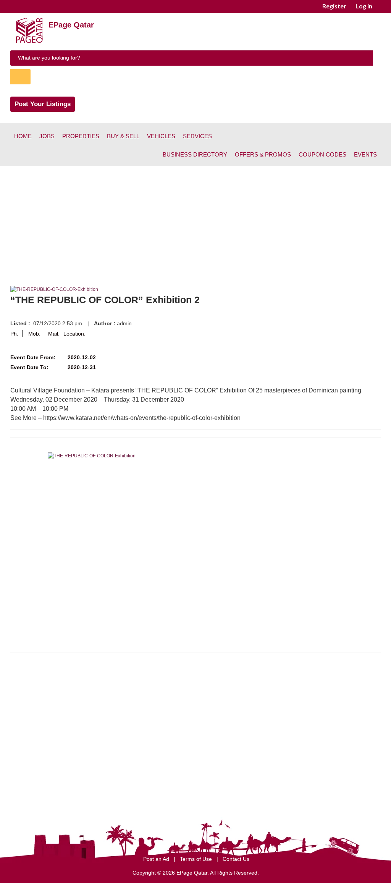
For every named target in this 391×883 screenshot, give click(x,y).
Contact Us (236, 859)
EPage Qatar (71, 25)
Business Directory (195, 154)
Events (365, 154)
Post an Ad (157, 859)
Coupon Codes (322, 154)
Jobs (47, 136)
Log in (363, 6)
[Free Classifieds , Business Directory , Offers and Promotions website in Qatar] (29, 41)
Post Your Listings (43, 104)
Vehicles (161, 136)
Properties (80, 136)
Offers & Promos (263, 154)
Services (197, 136)
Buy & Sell (123, 136)
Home (23, 136)
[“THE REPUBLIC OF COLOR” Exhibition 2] (54, 289)
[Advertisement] (195, 222)
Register (334, 6)
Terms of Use (196, 859)
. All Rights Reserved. (233, 873)
